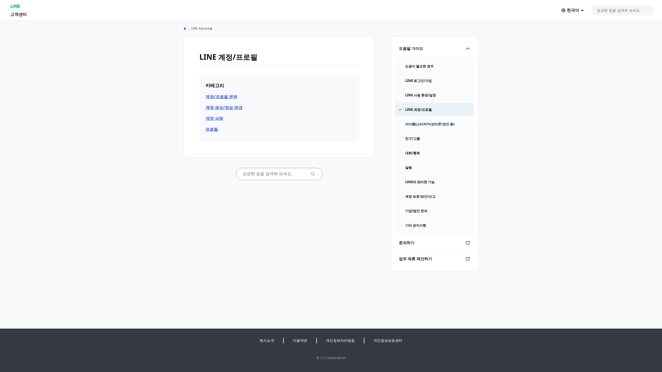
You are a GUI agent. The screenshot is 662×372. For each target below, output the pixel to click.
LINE (15, 6)
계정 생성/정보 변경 (224, 107)
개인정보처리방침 (340, 340)
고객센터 (18, 14)
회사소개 (267, 340)
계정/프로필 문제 (221, 96)
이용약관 (300, 340)
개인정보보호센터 (387, 340)
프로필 (212, 129)
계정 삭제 (214, 118)
